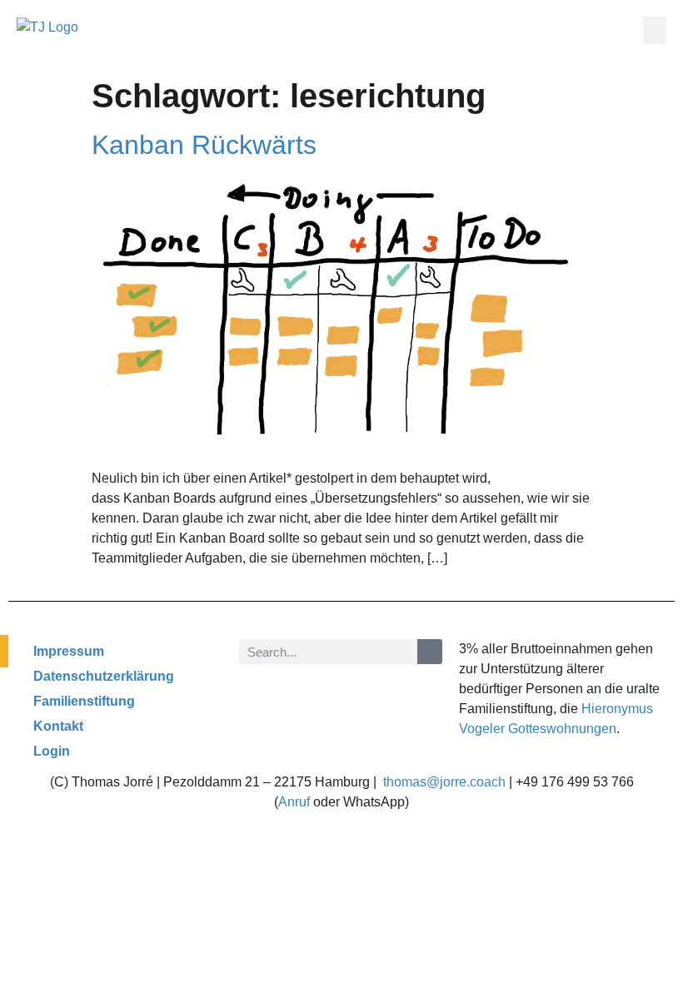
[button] (654, 30)
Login (51, 751)
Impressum (68, 651)
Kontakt (58, 726)
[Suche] (429, 651)
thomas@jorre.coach (444, 782)
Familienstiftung (84, 701)
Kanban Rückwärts (204, 145)
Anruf (294, 802)
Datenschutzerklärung (103, 676)
